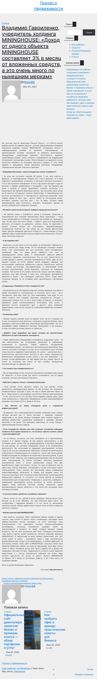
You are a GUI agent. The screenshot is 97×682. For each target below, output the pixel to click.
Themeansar (19, 671)
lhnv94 (30, 82)
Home (90, 669)
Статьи (5, 23)
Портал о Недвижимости (14, 663)
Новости (76, 47)
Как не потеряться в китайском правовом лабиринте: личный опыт (32, 627)
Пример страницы (84, 674)
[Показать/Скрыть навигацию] (49, 17)
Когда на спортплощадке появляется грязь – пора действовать (79, 115)
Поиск (68, 24)
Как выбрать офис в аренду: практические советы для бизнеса (54, 627)
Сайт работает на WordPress (16, 668)
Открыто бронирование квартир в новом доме (22, 583)
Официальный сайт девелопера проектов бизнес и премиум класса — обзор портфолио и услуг (14, 631)
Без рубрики (78, 44)
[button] (91, 17)
